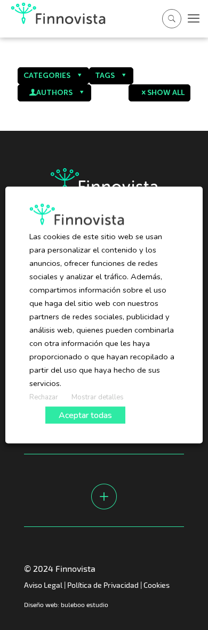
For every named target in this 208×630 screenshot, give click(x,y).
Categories (46, 75)
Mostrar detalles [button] (97, 397)
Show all (166, 92)
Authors (54, 92)
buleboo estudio (84, 604)
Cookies (156, 584)
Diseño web (41, 604)
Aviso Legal (43, 584)
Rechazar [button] (43, 397)
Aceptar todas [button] (85, 415)
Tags (105, 75)
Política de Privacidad (103, 584)
